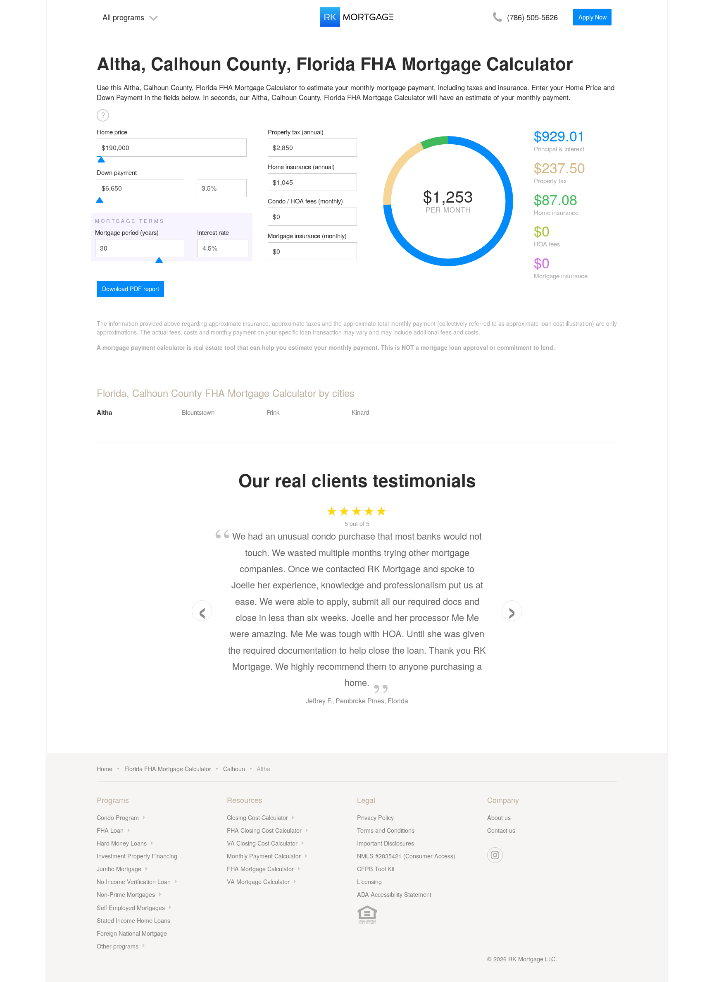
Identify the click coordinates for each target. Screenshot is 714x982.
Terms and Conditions (385, 830)
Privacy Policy (375, 817)
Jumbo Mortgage (119, 868)
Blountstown (198, 412)
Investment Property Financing (137, 855)
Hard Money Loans (122, 843)
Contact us (501, 830)
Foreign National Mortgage (132, 933)
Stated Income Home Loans (133, 920)
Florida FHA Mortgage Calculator (167, 768)
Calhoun (234, 768)
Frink (273, 412)
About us (499, 817)
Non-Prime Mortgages (126, 894)
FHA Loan (110, 830)
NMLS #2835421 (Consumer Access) (406, 855)
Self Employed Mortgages (131, 907)
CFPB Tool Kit (376, 868)
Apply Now (592, 16)
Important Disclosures (385, 843)
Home (104, 768)
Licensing (369, 881)
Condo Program (118, 817)
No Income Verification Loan (134, 881)
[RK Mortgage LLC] (356, 17)
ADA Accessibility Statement (394, 894)
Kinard (360, 412)
